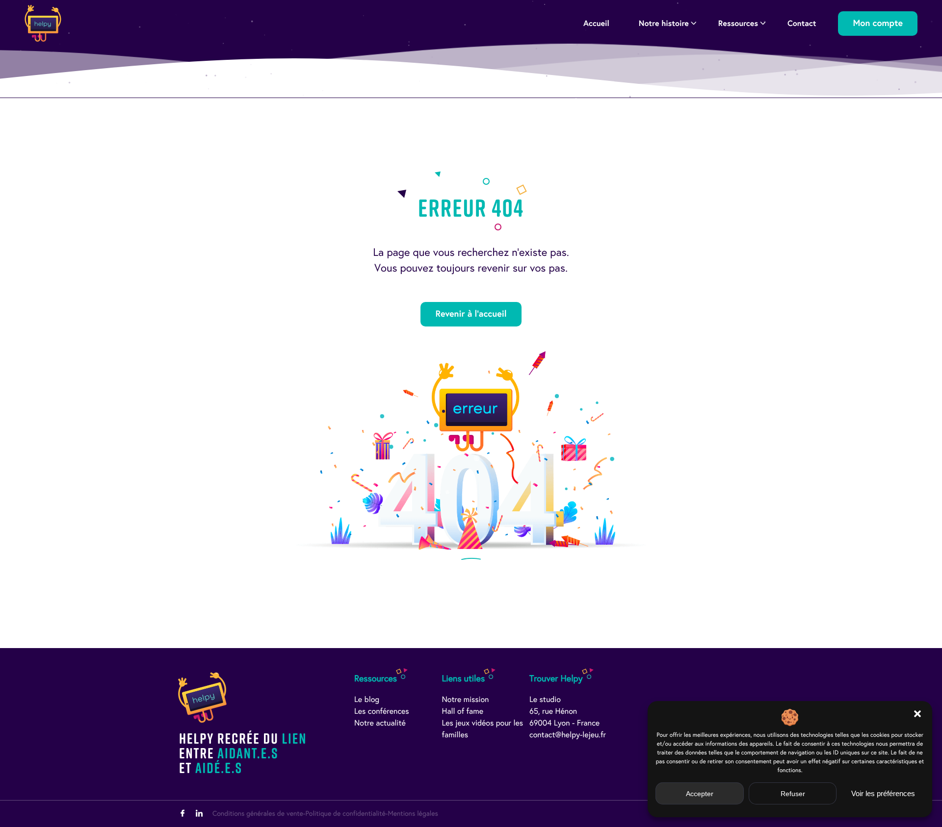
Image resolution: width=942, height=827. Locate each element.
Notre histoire (664, 23)
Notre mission (465, 699)
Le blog (366, 699)
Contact (801, 23)
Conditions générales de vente (257, 813)
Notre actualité (380, 723)
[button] (917, 714)
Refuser (793, 794)
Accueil (596, 23)
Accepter (699, 794)
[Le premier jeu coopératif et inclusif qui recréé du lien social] (43, 23)
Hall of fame (463, 711)
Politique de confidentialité (345, 813)
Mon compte (878, 23)
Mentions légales (413, 813)
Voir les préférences (883, 793)
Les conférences (381, 711)
